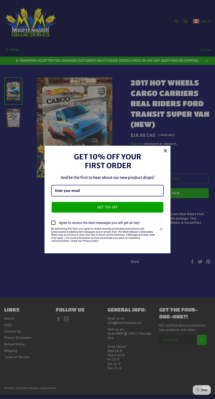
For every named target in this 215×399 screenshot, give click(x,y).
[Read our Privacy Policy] (161, 229)
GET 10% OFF (107, 207)
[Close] (165, 151)
